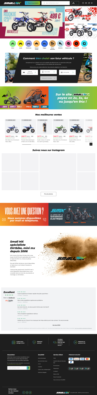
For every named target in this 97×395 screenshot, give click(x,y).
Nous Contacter (57, 377)
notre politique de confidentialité (14, 364)
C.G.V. (39, 364)
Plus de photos (48, 194)
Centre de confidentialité (44, 369)
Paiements (56, 368)
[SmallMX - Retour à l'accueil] (13, 3)
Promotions (56, 365)
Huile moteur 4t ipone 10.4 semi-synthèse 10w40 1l (43, 141)
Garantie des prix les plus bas (59, 361)
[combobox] (57, 3)
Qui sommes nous (42, 361)
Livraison (55, 371)
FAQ (54, 358)
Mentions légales (42, 372)
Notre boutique (42, 358)
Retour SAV (56, 374)
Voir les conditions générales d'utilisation (83, 328)
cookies (40, 366)
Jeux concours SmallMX (59, 379)
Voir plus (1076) (56, 325)
